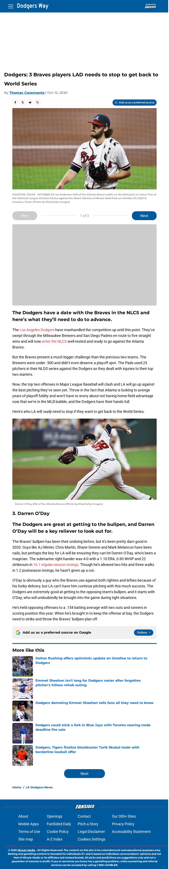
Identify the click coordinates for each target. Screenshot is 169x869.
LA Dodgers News (39, 787)
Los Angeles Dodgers (37, 330)
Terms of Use (29, 831)
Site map (25, 839)
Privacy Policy (123, 824)
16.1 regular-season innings (55, 564)
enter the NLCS (54, 341)
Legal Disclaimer (91, 831)
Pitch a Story (88, 824)
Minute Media (26, 850)
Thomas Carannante (27, 93)
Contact (84, 816)
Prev (24, 216)
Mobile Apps (28, 824)
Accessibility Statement (131, 831)
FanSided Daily (59, 824)
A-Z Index (54, 839)
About (23, 816)
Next (144, 216)
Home (16, 787)
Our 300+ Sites (124, 816)
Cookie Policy (58, 831)
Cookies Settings (91, 839)
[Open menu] (10, 6)
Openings (54, 816)
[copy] (37, 102)
